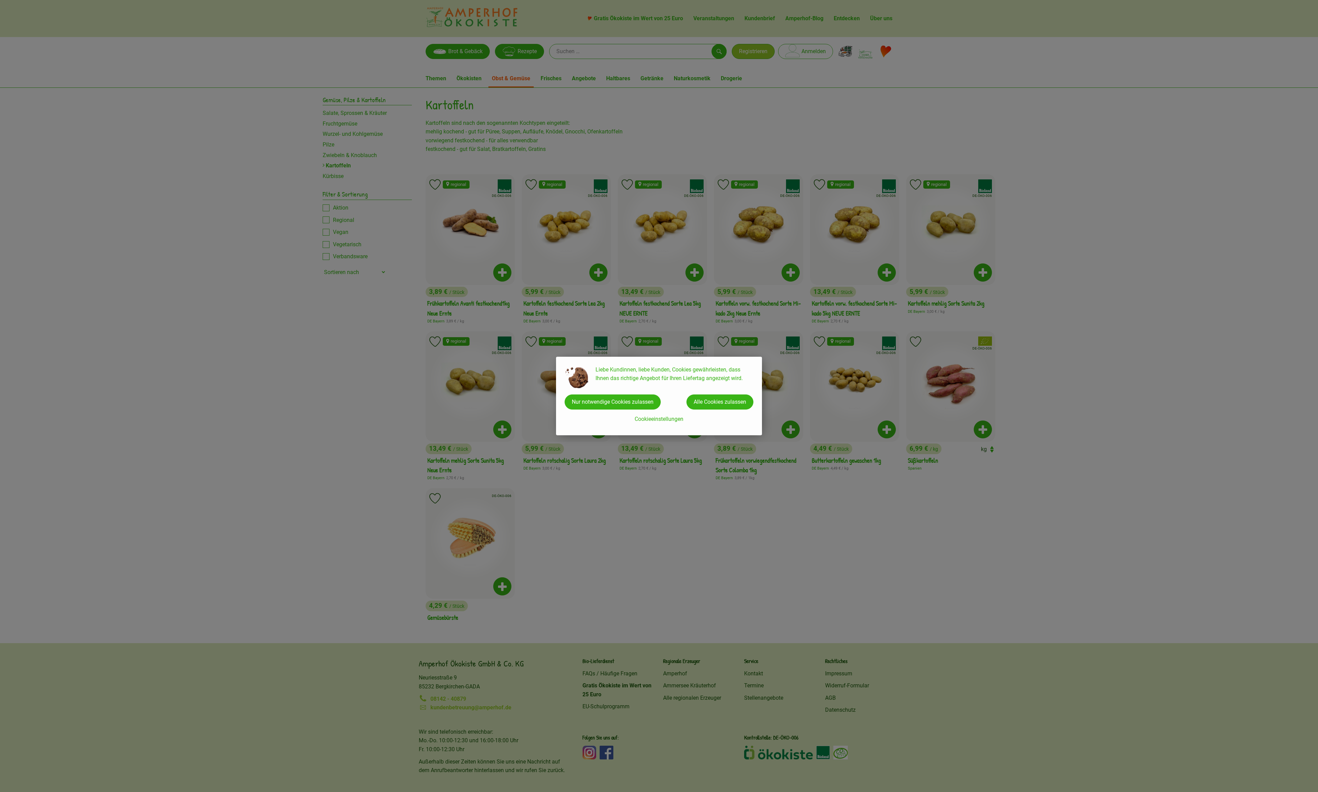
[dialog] (659, 396)
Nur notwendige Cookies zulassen (613, 402)
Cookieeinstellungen (659, 419)
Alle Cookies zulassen (720, 402)
